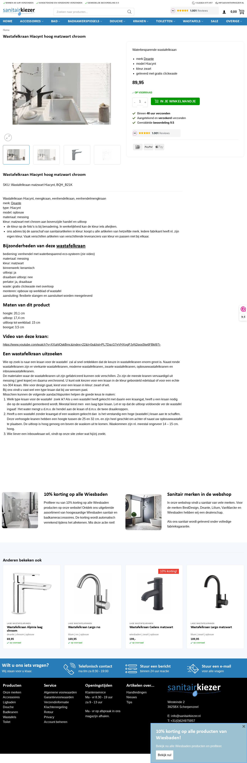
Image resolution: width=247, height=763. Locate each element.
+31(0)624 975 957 (204, 3)
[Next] (113, 94)
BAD (54, 21)
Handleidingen (136, 692)
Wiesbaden (101, 502)
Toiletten (164, 21)
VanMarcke (229, 507)
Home (7, 21)
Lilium (216, 507)
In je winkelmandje (178, 101)
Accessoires (30, 21)
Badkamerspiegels (84, 21)
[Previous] (10, 94)
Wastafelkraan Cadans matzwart (151, 627)
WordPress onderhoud (62, 757)
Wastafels (191, 21)
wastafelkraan (70, 246)
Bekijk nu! (164, 755)
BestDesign (191, 507)
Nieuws (131, 697)
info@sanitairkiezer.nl (231, 3)
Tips (129, 702)
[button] (224, 12)
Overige (233, 21)
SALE (214, 21)
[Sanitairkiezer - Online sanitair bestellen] (19, 11)
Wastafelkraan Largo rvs (84, 627)
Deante (149, 58)
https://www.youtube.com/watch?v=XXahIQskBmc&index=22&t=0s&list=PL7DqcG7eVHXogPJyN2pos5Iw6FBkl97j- (82, 344)
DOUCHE (116, 21)
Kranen (139, 21)
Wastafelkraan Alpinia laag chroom (24, 629)
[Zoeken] (129, 12)
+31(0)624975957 (183, 720)
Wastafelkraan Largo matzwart (211, 627)
